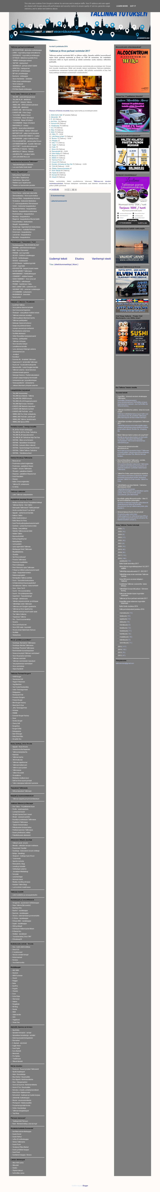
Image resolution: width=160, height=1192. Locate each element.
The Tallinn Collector (19, 614)
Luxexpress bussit (19, 812)
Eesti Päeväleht (18, 476)
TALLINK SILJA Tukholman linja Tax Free (26, 437)
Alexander (54, 117)
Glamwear (16, 999)
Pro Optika (16, 1056)
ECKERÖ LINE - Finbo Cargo (22, 112)
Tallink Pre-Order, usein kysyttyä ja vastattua (133, 473)
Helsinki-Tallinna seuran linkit (22, 531)
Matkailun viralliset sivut (21, 778)
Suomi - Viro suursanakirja (21, 591)
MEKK (54, 158)
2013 (120, 652)
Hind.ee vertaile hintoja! (20, 955)
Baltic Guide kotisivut (20, 518)
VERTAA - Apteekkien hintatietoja (24, 443)
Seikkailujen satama (19, 869)
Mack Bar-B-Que (18, 705)
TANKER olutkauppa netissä (22, 60)
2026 (120, 528)
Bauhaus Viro (17, 908)
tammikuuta (124, 643)
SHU (14, 1017)
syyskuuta (123, 619)
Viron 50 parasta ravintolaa (22, 656)
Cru (52, 128)
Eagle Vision (17, 1046)
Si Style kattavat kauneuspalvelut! (24, 583)
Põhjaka (54, 140)
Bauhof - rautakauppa (20, 910)
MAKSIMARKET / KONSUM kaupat (24, 274)
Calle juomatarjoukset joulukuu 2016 (131, 609)
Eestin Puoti (17, 1144)
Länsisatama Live (18, 352)
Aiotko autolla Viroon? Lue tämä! (24, 510)
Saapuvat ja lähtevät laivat (22, 326)
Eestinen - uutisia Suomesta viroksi (24, 526)
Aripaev (15, 479)
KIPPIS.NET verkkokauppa (21, 71)
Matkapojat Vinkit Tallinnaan (22, 549)
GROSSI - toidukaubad (20, 261)
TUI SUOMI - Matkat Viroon (22, 115)
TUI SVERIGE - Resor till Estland (23, 118)
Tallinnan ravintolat (19, 658)
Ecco (14, 994)
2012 (120, 655)
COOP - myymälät (19, 266)
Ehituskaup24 (17, 939)
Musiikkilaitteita (18, 552)
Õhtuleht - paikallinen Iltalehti (22, 471)
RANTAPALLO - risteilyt (20, 125)
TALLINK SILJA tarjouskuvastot (23, 435)
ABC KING (16, 970)
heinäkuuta (124, 625)
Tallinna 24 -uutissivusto (21, 484)
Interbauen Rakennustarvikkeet (23, 929)
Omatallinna (17, 775)
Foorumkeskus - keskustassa (22, 222)
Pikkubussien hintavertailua (22, 827)
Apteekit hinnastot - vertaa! (22, 1033)
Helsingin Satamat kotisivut (22, 323)
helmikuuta (124, 640)
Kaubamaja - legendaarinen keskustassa (26, 227)
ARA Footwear (18, 975)
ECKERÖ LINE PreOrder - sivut (23, 411)
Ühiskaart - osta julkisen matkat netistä (26, 313)
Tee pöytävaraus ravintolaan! (22, 664)
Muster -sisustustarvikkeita (22, 1100)
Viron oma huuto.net (20, 624)
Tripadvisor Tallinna (19, 617)
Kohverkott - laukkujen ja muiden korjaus (26, 1095)
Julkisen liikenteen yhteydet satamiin (25, 385)
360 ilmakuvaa (18, 760)
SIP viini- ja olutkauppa (20, 73)
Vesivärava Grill (18, 679)
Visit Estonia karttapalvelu (21, 310)
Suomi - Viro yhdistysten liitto (22, 593)
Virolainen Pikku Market (21, 1147)
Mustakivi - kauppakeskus (21, 237)
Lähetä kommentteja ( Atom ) (66, 264)
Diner (14, 718)
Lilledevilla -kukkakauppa (21, 1098)
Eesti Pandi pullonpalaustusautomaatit (26, 523)
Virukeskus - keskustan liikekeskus (24, 201)
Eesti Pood (16, 1152)
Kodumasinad (17, 957)
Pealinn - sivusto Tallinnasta (22, 468)
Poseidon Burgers (19, 697)
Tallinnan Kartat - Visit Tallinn (22, 505)
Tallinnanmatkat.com (20, 765)
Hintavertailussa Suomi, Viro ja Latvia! (130, 512)
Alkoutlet (16, 1165)
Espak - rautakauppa (20, 923)
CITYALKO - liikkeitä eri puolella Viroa (25, 58)
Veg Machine (17, 684)
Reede (15, 1009)
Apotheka (16, 1030)
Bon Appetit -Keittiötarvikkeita (23, 1079)
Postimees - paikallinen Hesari (23, 466)
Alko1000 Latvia (18, 1163)
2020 (120, 546)
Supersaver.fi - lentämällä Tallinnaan (25, 362)
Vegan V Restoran (19, 682)
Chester (15, 991)
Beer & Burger (17, 734)
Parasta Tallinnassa (19, 559)
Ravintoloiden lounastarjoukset (23, 651)
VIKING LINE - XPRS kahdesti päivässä (25, 105)
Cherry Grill (16, 723)
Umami (54, 162)
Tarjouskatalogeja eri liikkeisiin (23, 164)
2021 (120, 543)
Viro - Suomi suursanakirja (21, 619)
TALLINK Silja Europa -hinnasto (23, 404)
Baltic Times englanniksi (21, 481)
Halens (15, 1001)
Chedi (54, 177)
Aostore (15, 973)
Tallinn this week (18, 773)
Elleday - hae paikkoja (20, 528)
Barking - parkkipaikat (20, 339)
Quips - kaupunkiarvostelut (22, 572)
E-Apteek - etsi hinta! (20, 1043)
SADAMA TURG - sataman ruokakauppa (26, 289)
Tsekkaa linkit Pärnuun (20, 1121)
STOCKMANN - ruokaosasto (22, 292)
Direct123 (16, 949)
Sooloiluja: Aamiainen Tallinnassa (24, 643)
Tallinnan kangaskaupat (21, 1111)
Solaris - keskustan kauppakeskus (24, 206)
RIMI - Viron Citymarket (20, 250)
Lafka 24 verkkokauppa (21, 1139)
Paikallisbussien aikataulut (22, 835)
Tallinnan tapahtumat (20, 762)
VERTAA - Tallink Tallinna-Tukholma (25, 450)
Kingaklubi (16, 1004)
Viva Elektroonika (18, 962)
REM (14, 1012)
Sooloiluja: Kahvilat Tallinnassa (23, 645)
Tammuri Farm (57, 160)
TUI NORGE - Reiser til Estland (23, 120)
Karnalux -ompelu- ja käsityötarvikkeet (26, 1090)
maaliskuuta (124, 637)
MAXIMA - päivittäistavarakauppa (24, 248)
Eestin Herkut (17, 1137)
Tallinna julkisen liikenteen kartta (24, 318)
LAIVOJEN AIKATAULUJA (21, 157)
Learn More (122, 6)
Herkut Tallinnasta (19, 1142)
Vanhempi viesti (101, 258)
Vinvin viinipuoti (18, 84)
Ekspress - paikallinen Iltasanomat (24, 474)
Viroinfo (15, 622)
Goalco (15, 1168)
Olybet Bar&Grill (18, 669)
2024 (120, 534)
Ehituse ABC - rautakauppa (22, 921)
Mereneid (16, 1053)
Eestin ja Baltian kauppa (21, 1150)
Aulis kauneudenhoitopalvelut (23, 1038)
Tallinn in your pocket (20, 768)
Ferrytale (16, 874)
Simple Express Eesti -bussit (22, 814)
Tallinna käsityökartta (20, 752)
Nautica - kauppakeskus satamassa (25, 211)
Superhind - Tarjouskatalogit (22, 596)
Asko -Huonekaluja (19, 1074)
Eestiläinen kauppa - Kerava (22, 1155)
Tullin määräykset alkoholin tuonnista (25, 783)
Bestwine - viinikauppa (20, 76)
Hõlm (54, 134)
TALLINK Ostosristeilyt (20, 393)
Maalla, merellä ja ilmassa (21, 882)
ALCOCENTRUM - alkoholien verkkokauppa (27, 50)
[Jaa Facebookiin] (73, 190)
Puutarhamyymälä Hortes (21, 1105)
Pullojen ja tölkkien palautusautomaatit (26, 570)
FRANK (15, 713)
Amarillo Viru (17, 739)
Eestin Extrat (17, 1134)
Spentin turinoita (18, 861)
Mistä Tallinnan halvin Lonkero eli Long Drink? (133, 435)
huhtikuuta (124, 634)
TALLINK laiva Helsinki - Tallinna (23, 396)
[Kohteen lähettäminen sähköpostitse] (66, 190)
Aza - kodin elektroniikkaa (21, 947)
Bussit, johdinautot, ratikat (21, 832)
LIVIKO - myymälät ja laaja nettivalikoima (26, 53)
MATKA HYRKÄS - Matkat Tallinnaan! (25, 131)
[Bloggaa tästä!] (68, 190)
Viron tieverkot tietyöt (20, 344)
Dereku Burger (17, 721)
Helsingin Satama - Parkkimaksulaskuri (26, 375)
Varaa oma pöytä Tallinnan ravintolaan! (26, 653)
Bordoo (54, 138)
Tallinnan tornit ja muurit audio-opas (25, 611)
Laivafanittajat (18, 877)
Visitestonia (17, 635)
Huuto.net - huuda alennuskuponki (24, 365)
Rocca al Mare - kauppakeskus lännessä (26, 198)
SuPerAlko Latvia (18, 1173)
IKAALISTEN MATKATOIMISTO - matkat (26, 136)
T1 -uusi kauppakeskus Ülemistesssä (25, 203)
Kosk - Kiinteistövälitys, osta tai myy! (25, 1124)
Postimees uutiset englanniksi (23, 463)
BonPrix (15, 986)
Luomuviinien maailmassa (21, 887)
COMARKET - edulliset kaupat (23, 276)
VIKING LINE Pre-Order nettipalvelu (24, 414)
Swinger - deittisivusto (20, 598)
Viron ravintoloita (18, 666)
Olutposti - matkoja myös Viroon (24, 856)
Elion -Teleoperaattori (20, 1082)
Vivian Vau (16, 1022)
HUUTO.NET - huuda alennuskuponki (25, 146)
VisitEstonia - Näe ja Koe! (21, 180)
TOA (53, 166)
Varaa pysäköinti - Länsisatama (23, 383)
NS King (15, 1007)
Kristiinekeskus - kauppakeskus (23, 214)
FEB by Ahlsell (17, 926)
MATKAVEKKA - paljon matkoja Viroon (25, 138)
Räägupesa (16, 692)
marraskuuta (124, 613)
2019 (120, 549)
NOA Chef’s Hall (56, 115)
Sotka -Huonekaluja (19, 1108)
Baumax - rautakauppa (20, 913)
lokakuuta (123, 616)
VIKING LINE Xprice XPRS (21, 422)
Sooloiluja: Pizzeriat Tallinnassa (23, 648)
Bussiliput (16, 357)
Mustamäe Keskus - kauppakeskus (24, 209)
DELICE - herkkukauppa (20, 258)
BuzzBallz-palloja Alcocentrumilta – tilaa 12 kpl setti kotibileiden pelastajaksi (132, 499)
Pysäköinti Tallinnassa (20, 822)
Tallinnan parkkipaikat (20, 320)
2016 (120, 558)
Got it (133, 6)
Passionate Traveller (20, 848)
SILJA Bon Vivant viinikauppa (22, 430)
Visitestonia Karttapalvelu (21, 749)
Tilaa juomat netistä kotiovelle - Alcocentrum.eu (128, 447)
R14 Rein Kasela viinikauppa (22, 89)
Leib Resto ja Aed (58, 136)
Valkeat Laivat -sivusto (20, 843)
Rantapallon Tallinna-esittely (22, 578)
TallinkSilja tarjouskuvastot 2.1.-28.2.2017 (133, 571)
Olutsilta (15, 554)
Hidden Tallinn (17, 533)
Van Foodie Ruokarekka (21, 687)
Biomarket (16, 1040)
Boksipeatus (17, 731)
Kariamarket (17, 297)
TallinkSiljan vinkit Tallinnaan (22, 604)
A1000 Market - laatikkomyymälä (24, 263)
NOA (52, 132)
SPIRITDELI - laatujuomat (21, 68)
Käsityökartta (17, 541)
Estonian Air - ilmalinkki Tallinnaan (24, 359)
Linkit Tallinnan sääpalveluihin (23, 494)
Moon (54, 149)
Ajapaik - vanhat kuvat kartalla (23, 513)
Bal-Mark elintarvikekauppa (22, 1131)
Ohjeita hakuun (18, 1170)
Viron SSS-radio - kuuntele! (22, 627)
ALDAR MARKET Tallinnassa (22, 271)
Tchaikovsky (55, 126)
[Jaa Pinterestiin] (76, 190)
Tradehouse (17, 1059)
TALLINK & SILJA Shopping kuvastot (25, 401)
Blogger (85, 1186)
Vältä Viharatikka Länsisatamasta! (24, 336)
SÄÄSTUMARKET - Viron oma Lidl (24, 279)
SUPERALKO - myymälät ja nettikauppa (26, 55)
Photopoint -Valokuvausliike (22, 1103)
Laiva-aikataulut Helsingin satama (24, 349)
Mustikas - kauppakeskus (21, 216)
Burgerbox (16, 726)
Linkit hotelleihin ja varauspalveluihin (25, 895)
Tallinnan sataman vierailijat (22, 315)
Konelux (15, 960)
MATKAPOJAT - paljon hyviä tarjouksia (26, 133)
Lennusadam (17, 544)
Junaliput (16, 354)
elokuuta (123, 622)
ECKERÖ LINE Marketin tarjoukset (24, 406)
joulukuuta (123, 561)
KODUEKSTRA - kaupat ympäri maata (25, 268)
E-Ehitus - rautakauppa (20, 918)
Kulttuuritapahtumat (20, 539)
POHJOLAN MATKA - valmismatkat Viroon (27, 141)
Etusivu (79, 258)
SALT (54, 143)
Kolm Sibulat (56, 170)
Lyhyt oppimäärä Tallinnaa (21, 546)
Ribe (52, 130)
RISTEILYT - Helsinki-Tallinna (22, 102)
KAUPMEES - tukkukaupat (21, 281)
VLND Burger (17, 677)
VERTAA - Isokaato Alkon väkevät (24, 445)
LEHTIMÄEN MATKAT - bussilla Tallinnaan (27, 144)
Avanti (15, 978)
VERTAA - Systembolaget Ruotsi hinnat (26, 448)
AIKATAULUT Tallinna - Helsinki (23, 151)
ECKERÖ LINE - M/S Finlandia (22, 110)
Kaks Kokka (56, 153)
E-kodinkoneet (17, 952)
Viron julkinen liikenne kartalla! (23, 307)
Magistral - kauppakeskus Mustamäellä (26, 219)
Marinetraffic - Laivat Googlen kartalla (25, 367)
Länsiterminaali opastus (21, 372)
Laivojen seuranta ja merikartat (23, 328)
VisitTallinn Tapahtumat (21, 177)
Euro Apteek (17, 1051)
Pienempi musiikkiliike (20, 562)
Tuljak (54, 145)
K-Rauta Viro (17, 931)
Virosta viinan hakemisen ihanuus (24, 630)
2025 (120, 531)
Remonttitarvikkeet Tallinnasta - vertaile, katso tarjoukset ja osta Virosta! (131, 461)
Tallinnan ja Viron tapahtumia (23, 609)
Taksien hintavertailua (20, 825)
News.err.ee (17, 461)
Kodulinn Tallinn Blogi (20, 884)
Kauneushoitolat (18, 536)
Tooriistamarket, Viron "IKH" (22, 936)
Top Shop (16, 1113)
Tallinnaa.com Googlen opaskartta (24, 606)
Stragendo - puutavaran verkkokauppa (26, 903)
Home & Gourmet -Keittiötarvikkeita (25, 1085)
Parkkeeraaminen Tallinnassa (23, 830)
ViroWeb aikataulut (19, 333)
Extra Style (16, 996)
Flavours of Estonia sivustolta (59, 111)
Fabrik (54, 173)
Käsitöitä (16, 755)
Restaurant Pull (18, 695)
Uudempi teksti (58, 258)
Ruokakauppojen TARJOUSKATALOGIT (26, 245)
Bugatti (15, 988)
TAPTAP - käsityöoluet (20, 63)
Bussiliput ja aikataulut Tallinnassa (24, 819)
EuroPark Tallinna (18, 305)
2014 (120, 649)
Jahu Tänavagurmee (20, 708)
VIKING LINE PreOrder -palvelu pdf (24, 417)
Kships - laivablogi (19, 853)
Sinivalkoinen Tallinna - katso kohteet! (25, 585)
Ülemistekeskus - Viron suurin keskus (25, 196)
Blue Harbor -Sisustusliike (21, 1077)
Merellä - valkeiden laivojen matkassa (25, 845)
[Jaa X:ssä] (71, 190)
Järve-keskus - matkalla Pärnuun (24, 229)
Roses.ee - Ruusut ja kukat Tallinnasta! (26, 1069)
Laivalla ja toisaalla (19, 866)
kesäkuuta (123, 628)
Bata (14, 983)
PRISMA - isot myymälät (21, 253)
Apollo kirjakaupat (19, 1072)
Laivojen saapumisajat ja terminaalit (25, 378)
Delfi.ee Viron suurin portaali (22, 781)
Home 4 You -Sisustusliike (21, 1087)
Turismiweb (17, 858)
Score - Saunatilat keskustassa (23, 580)
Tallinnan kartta (18, 757)
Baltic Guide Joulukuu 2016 (128, 606)
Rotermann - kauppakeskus (22, 232)
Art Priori (54, 121)
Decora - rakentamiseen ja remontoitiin (26, 916)
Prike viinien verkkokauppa (22, 81)
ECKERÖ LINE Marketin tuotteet (23, 409)
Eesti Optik (16, 1048)
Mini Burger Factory (19, 703)
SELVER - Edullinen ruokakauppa (24, 255)
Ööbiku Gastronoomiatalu (61, 168)
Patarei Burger (18, 700)
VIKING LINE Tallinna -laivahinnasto (24, 419)
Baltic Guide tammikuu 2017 (129, 563)
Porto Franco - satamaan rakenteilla (25, 193)
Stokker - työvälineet (20, 934)
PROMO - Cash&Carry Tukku (22, 284)
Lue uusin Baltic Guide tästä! (22, 167)
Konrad (54, 175)
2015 (120, 646)
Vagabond (16, 1020)
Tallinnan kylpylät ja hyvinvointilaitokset (26, 799)
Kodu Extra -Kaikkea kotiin (21, 1092)
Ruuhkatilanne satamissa (21, 331)
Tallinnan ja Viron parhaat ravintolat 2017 (133, 598)
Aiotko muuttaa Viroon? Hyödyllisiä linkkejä (27, 502)
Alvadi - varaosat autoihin (21, 817)
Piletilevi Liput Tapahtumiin (22, 183)
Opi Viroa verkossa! (19, 557)
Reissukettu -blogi (19, 864)
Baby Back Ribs (18, 736)
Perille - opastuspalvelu (20, 809)
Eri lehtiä (15, 487)
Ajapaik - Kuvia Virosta (20, 747)
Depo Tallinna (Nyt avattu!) (22, 905)
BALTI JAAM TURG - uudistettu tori (24, 287)
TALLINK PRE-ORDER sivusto (22, 398)
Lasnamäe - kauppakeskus (22, 235)
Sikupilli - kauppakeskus (21, 224)
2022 (120, 540)
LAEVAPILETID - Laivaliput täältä (24, 154)
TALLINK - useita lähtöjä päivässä (24, 97)
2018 (120, 552)
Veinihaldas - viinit (19, 86)
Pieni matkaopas (18, 565)
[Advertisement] (132, 370)
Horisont (54, 123)
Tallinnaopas (17, 770)
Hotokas (15, 710)
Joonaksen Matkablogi (20, 871)
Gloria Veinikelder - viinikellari (22, 79)
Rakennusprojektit (19, 575)
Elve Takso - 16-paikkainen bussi (24, 806)
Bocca (54, 155)
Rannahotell (56, 151)
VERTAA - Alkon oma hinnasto (23, 440)
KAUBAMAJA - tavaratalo (21, 294)
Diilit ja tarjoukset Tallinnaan (22, 791)
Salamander (17, 1014)
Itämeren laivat (18, 879)
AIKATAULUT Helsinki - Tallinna (23, 149)
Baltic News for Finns (20, 520)
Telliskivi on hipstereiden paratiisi (24, 185)
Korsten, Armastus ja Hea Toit (62, 164)
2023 (120, 537)
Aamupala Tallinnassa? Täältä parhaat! (26, 507)
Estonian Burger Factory (21, 716)
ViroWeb (15, 632)
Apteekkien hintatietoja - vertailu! (24, 1035)
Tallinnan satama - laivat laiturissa (24, 370)
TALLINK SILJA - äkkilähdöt (22, 99)
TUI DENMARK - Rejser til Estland (24, 123)
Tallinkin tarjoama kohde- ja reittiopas (25, 601)
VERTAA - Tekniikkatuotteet (22, 453)
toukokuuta (124, 631)
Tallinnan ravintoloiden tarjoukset (24, 661)
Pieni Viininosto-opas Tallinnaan (23, 567)
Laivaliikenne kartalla (20, 346)
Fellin (54, 147)
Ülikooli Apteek (18, 1061)
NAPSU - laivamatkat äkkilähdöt (23, 128)
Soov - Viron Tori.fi (19, 588)
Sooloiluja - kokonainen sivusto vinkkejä (26, 851)
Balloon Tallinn (17, 515)
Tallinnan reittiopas (19, 341)
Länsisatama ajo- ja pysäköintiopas (25, 380)
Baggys (15, 981)
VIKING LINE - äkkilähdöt (21, 107)
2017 (120, 555)
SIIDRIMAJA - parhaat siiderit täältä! (25, 66)
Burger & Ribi (17, 729)
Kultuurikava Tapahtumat (21, 175)
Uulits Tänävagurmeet (20, 690)
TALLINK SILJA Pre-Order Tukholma (25, 432)
